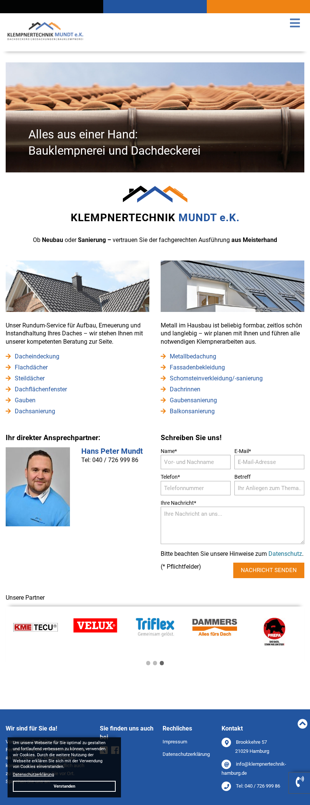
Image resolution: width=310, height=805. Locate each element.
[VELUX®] (95, 631)
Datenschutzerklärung (186, 754)
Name (169, 451)
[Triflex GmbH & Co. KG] (155, 634)
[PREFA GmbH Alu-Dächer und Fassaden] (274, 643)
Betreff (242, 477)
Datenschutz (285, 554)
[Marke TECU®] (35, 634)
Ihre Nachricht (178, 502)
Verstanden (64, 786)
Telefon (170, 476)
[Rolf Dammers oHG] (214, 634)
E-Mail (242, 451)
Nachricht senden (269, 570)
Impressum (175, 742)
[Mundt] (45, 41)
